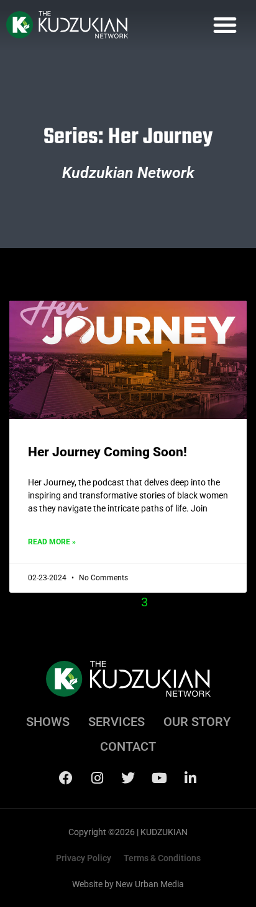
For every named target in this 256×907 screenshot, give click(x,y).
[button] (225, 24)
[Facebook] (66, 778)
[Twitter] (128, 778)
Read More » (52, 542)
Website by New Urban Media (128, 884)
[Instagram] (97, 778)
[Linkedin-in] (190, 778)
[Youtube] (159, 778)
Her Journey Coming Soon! (107, 452)
